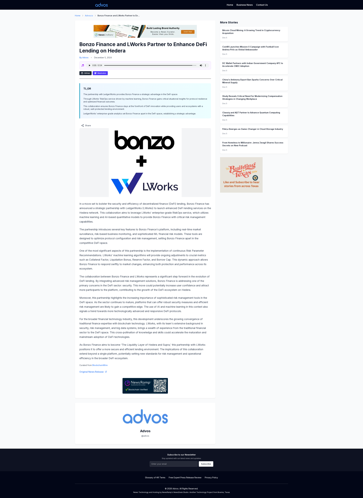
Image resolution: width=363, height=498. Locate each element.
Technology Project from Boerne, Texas (213, 492)
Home (230, 4)
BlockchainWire (100, 365)
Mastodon (102, 73)
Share (88, 125)
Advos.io (89, 15)
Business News (245, 4)
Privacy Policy (211, 477)
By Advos (83, 57)
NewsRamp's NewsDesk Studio (175, 492)
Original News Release (91, 371)
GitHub (87, 73)
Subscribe (206, 464)
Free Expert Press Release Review (185, 477)
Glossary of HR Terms (155, 477)
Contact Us (262, 4)
